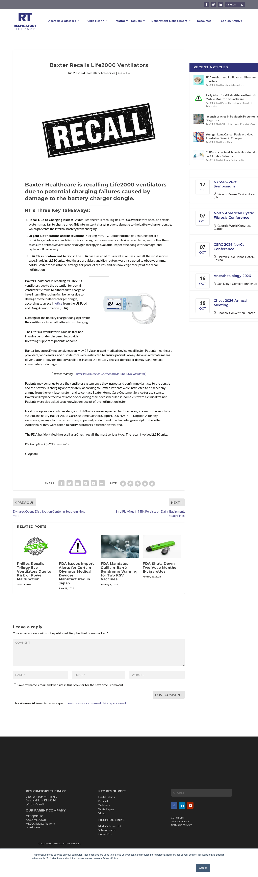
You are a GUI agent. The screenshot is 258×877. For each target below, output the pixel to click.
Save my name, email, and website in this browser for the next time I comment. (71, 685)
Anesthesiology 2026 (232, 276)
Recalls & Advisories (101, 73)
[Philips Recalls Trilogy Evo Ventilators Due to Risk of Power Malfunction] (36, 546)
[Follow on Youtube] (190, 805)
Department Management (169, 20)
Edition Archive (231, 20)
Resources (204, 20)
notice (58, 303)
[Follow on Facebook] (174, 805)
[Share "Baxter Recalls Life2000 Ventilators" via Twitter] (70, 483)
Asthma (225, 159)
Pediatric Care (248, 124)
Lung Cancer (228, 142)
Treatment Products (128, 20)
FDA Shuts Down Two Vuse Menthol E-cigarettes (160, 567)
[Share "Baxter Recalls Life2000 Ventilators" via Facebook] (61, 483)
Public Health (95, 20)
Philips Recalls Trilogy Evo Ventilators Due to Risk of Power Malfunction (34, 571)
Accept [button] (203, 867)
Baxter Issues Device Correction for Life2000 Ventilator (109, 374)
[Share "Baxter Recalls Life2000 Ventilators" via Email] (94, 483)
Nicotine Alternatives (232, 84)
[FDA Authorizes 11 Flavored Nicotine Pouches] (199, 80)
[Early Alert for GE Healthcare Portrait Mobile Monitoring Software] (199, 98)
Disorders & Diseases (62, 20)
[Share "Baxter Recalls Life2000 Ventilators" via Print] (102, 483)
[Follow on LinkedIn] (182, 805)
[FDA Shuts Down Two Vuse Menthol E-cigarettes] (162, 546)
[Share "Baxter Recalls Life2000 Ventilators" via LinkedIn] (78, 483)
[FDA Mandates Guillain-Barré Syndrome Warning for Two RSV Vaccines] (120, 546)
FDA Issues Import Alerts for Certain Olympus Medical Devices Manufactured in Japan (76, 573)
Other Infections (230, 124)
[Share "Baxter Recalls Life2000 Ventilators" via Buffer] (86, 483)
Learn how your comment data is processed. (96, 703)
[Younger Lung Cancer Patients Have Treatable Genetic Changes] (199, 137)
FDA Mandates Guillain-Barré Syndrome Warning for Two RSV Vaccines (119, 571)
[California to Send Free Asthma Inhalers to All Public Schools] (199, 155)
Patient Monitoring (231, 102)
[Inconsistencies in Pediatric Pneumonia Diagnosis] (199, 119)
